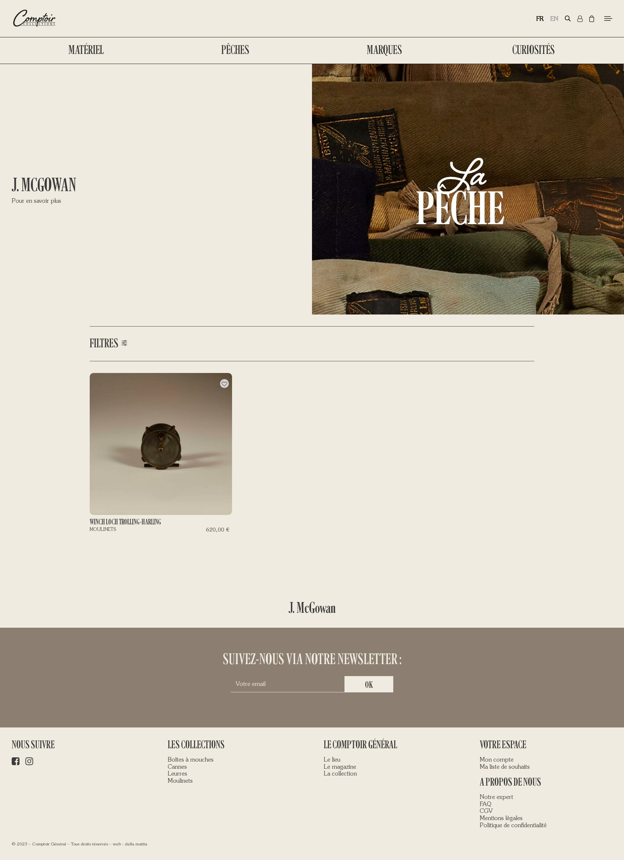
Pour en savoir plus (36, 201)
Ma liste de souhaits (505, 767)
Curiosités (533, 50)
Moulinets (180, 781)
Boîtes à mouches (191, 760)
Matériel (86, 50)
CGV (486, 811)
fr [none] (540, 19)
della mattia (136, 844)
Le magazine (340, 767)
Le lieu (332, 760)
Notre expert (496, 797)
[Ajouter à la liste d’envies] (224, 383)
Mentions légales (501, 818)
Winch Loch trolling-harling (125, 522)
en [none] (554, 19)
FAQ (485, 804)
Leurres (177, 774)
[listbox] (550, 18)
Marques (384, 50)
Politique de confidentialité (513, 825)
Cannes (177, 767)
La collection (340, 774)
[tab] (312, 344)
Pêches (235, 50)
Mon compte (497, 760)
